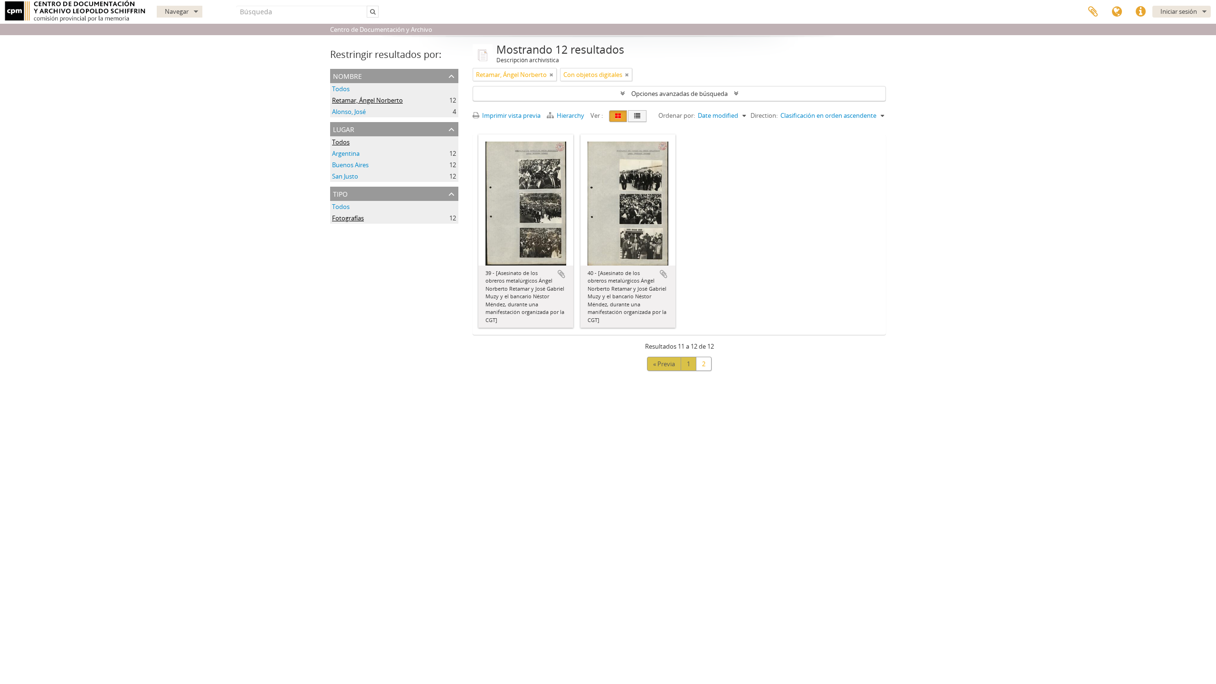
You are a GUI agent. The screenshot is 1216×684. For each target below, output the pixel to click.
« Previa (664, 364)
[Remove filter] (551, 74)
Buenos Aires (350, 165)
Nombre (347, 75)
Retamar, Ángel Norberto (367, 100)
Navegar (177, 11)
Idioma (1117, 12)
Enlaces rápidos (1140, 12)
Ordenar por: (676, 115)
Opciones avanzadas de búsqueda (679, 93)
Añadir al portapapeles (561, 274)
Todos (341, 89)
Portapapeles (1093, 12)
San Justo (345, 176)
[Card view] (618, 116)
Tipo (340, 193)
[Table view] (637, 116)
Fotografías (348, 218)
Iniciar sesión (1178, 11)
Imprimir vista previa (511, 115)
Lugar (343, 128)
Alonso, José (349, 111)
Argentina (346, 153)
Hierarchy (570, 115)
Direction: (764, 115)
